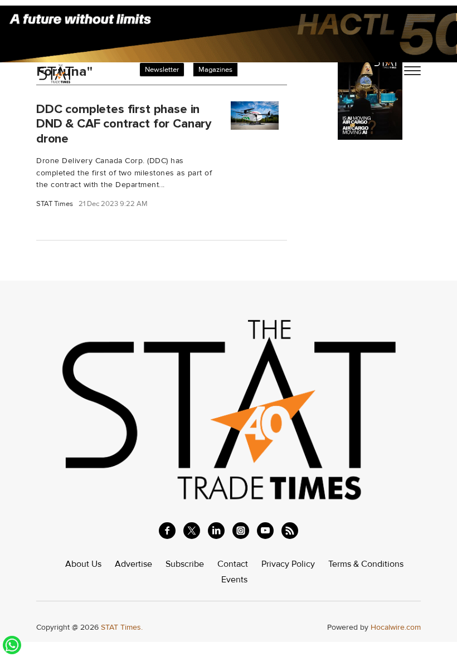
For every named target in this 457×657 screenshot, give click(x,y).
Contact (232, 564)
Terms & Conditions (365, 564)
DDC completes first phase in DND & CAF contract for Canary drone (123, 123)
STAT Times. (122, 627)
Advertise (133, 564)
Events (234, 579)
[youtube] (265, 530)
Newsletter (162, 69)
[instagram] (240, 530)
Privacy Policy (288, 564)
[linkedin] (216, 530)
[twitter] (191, 530)
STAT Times (54, 204)
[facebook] (167, 530)
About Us (83, 564)
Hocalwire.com (396, 627)
